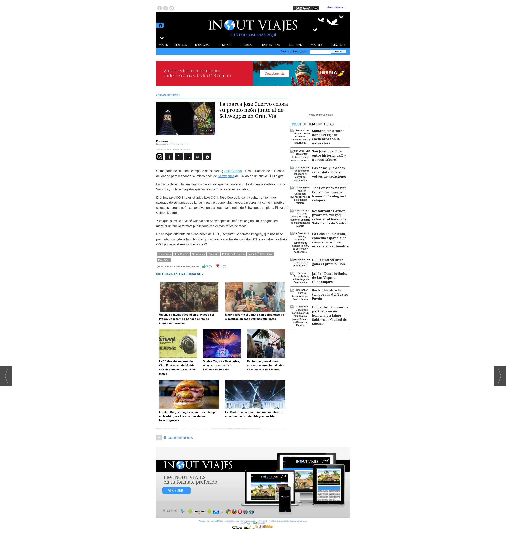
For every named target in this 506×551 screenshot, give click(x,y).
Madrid (252, 254)
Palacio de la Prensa (233, 254)
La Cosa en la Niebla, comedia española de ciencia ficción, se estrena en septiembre (330, 240)
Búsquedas (250, 521)
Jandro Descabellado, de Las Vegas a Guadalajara (329, 278)
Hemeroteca (212, 521)
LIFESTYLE (296, 44)
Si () (209, 266)
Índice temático (224, 521)
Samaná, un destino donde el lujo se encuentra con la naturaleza (328, 137)
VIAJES (163, 44)
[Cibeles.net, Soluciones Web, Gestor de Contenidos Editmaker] (243, 528)
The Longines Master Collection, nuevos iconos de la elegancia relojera (330, 194)
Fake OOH (163, 260)
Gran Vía (213, 254)
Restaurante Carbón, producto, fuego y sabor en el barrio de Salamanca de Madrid (330, 217)
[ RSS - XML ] (262, 521)
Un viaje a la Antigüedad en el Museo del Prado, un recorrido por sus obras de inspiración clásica (186, 318)
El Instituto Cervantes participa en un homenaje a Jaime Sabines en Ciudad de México (330, 315)
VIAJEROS (317, 44)
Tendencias (164, 254)
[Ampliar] (185, 133)
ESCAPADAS (202, 44)
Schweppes (226, 176)
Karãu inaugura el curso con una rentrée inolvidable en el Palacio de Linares (265, 365)
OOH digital (266, 254)
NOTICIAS (246, 44)
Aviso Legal (302, 521)
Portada (202, 521)
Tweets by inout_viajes (320, 114)
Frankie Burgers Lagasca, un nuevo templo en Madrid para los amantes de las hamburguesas (188, 416)
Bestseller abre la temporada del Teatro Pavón (330, 295)
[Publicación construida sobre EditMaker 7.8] (264, 528)
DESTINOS (225, 44)
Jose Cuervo (233, 171)
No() (222, 266)
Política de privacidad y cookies (283, 521)
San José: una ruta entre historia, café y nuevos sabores (329, 156)
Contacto (261, 523)
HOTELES (181, 44)
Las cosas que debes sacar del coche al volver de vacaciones (329, 172)
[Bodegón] (253, 482)
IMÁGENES (338, 44)
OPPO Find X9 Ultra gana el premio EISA (328, 262)
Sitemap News (238, 521)
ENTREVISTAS (271, 44)
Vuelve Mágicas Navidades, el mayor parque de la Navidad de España (221, 365)
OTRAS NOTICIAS (168, 95)
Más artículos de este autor (172, 144)
